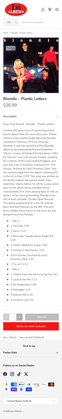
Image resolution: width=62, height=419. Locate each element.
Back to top (29, 345)
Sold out (42, 317)
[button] (49, 9)
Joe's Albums (16, 411)
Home (5, 33)
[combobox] (31, 22)
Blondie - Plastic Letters (21, 33)
